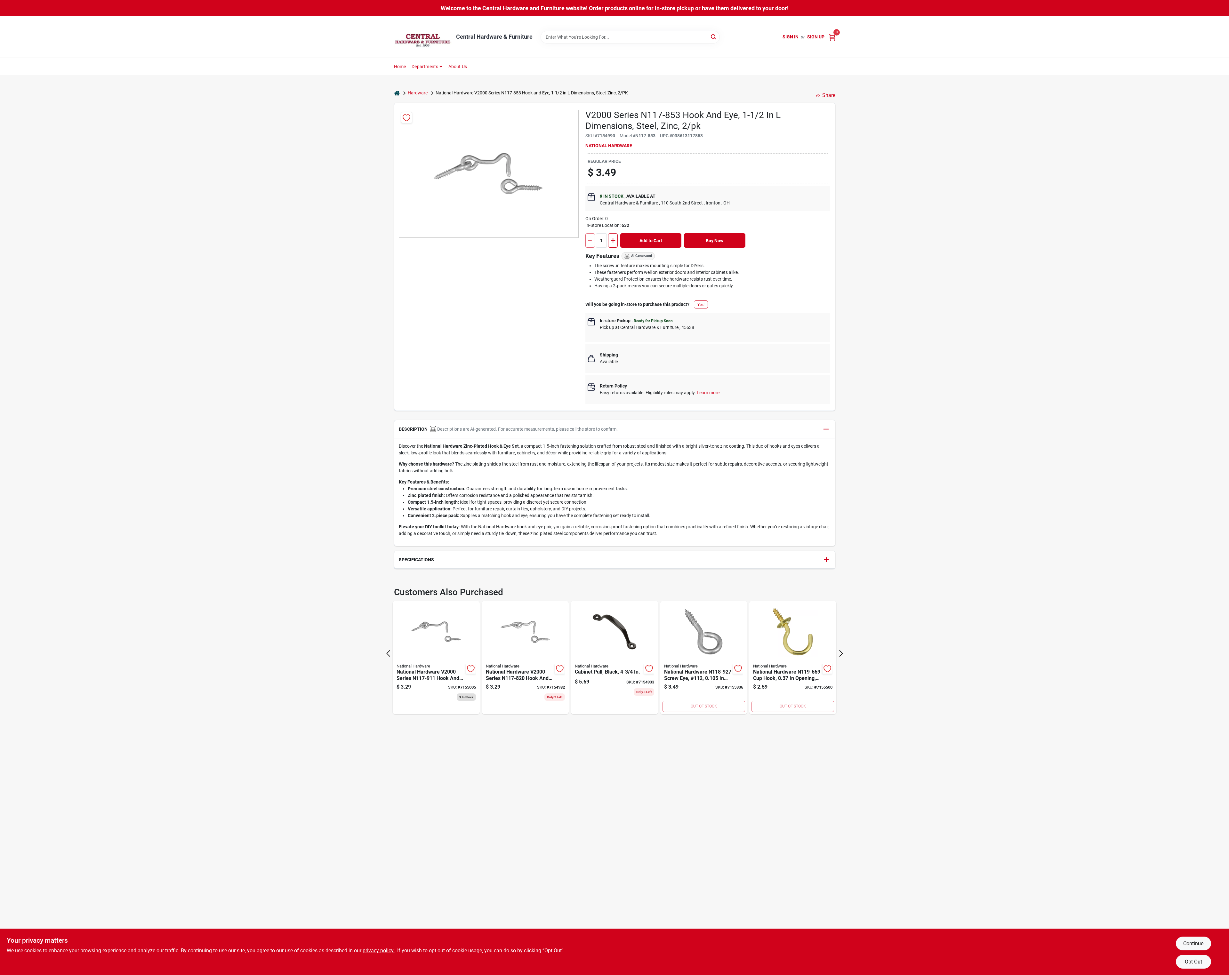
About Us (457, 66)
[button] (614, 429)
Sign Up (815, 36)
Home (400, 66)
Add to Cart (650, 240)
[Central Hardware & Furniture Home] (423, 37)
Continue (1193, 943)
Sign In (791, 36)
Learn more (708, 392)
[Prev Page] (388, 653)
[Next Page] (841, 653)
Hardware (418, 92)
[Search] (714, 36)
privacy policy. (379, 950)
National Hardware (608, 145)
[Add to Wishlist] (406, 117)
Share (828, 95)
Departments (425, 66)
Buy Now (714, 240)
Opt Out (1193, 962)
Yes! (700, 304)
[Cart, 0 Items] (832, 37)
